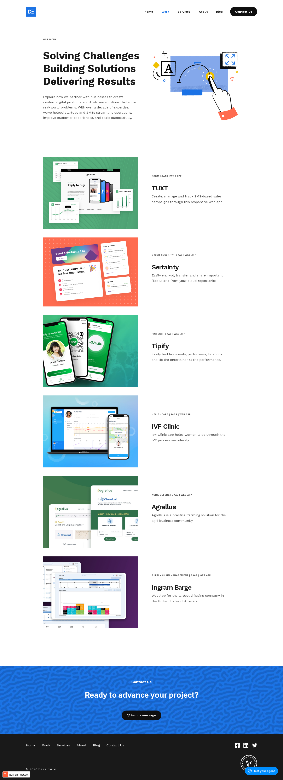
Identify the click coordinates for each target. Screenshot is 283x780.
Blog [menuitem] (219, 11)
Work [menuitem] (165, 11)
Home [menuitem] (148, 11)
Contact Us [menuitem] (115, 745)
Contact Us (243, 11)
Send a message (143, 715)
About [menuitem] (203, 11)
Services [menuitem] (184, 11)
